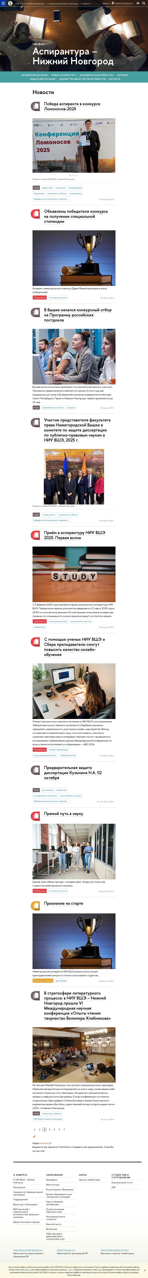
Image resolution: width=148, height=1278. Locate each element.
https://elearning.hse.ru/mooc (115, 1250)
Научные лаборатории (89, 1179)
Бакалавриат (52, 1179)
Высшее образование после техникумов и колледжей (59, 1195)
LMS (113, 1187)
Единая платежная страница (26, 1222)
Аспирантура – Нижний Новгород (73, 55)
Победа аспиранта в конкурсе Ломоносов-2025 (72, 106)
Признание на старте (63, 903)
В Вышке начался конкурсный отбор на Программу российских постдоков (78, 315)
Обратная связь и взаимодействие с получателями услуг (55, 1236)
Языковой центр (53, 1224)
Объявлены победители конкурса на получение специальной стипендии (76, 216)
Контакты (114, 79)
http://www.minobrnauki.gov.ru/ (27, 1250)
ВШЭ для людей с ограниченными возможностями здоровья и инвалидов (26, 1213)
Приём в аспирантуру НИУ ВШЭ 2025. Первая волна (74, 535)
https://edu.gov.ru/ (66, 1250)
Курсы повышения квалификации (54, 1203)
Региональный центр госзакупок (55, 1218)
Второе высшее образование (59, 1189)
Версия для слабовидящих (25, 1204)
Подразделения (20, 1199)
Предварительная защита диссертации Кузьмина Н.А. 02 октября (73, 772)
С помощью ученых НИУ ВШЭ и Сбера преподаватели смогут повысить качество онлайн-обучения (74, 646)
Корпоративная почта (122, 1182)
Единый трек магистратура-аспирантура (82, 79)
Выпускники (51, 1228)
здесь (28, 1270)
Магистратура (52, 1184)
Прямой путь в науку (63, 813)
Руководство (19, 1187)
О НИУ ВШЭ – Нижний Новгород (24, 1181)
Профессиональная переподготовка (55, 1210)
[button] (35, 145)
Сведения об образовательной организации (28, 1193)
